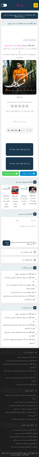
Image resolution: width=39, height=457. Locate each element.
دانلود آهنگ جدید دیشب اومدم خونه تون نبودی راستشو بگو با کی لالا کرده (19, 297)
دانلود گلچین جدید (27, 260)
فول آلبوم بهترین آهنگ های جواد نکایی (25, 443)
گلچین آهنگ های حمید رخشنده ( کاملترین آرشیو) (23, 436)
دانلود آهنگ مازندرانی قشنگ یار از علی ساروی (22, 23)
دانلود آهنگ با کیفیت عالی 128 (18, 163)
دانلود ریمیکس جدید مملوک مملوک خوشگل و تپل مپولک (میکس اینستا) (21, 413)
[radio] (27, 106)
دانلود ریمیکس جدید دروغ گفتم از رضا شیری (24, 419)
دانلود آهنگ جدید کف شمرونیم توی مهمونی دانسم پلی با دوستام (19, 341)
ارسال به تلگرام (27, 173)
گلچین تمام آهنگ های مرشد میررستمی (25, 433)
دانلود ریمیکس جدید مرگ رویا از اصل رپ (22, 292)
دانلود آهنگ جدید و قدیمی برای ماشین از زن (24, 430)
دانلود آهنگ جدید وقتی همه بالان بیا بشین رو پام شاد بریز (20, 279)
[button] (36, 5)
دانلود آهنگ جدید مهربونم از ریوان (25, 274)
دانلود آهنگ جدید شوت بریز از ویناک (26, 384)
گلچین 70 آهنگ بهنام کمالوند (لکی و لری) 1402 (23, 447)
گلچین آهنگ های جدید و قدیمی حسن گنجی (24, 440)
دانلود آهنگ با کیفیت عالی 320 (18, 149)
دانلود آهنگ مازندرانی (28, 45)
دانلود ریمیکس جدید (26, 252)
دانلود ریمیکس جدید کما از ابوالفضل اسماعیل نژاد (22, 405)
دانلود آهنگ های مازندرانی (29, 40)
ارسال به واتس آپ (9, 173)
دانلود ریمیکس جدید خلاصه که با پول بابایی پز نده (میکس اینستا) (20, 286)
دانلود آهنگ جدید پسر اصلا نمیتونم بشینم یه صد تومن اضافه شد (19, 334)
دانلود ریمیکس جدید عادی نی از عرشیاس (24, 409)
